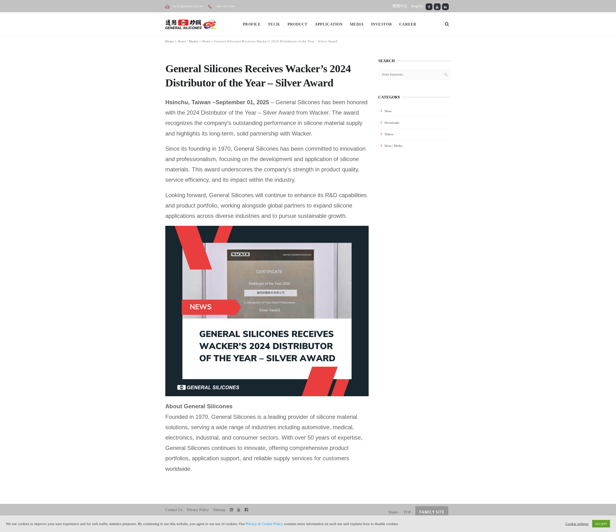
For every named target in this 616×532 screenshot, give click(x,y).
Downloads (392, 122)
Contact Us (173, 510)
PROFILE (252, 24)
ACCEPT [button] (601, 523)
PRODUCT (298, 24)
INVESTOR (381, 24)
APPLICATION (329, 24)
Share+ (393, 512)
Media (357, 24)
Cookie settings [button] (577, 523)
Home (169, 41)
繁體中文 (399, 6)
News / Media (188, 41)
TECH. (274, 24)
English (417, 6)
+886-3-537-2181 (225, 6)
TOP (407, 512)
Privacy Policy (198, 510)
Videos (389, 134)
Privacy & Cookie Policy (264, 524)
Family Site (431, 512)
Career (408, 24)
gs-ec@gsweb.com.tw (188, 6)
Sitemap (219, 510)
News (206, 41)
